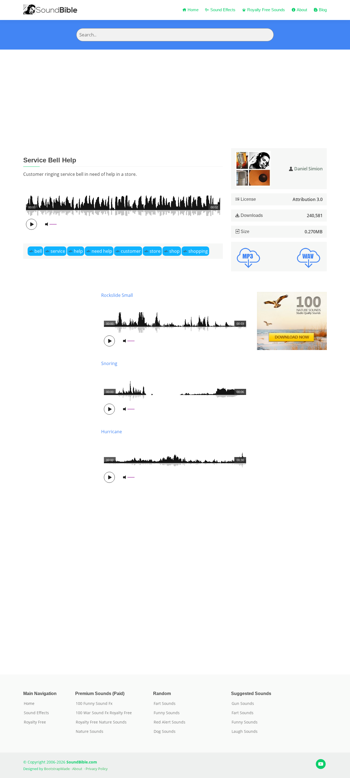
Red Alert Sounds (169, 722)
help (78, 251)
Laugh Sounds (245, 731)
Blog (322, 9)
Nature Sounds (89, 731)
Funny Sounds (167, 713)
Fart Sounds (165, 703)
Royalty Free (35, 722)
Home (192, 9)
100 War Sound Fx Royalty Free (104, 713)
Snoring (109, 363)
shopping (198, 251)
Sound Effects (222, 9)
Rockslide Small (117, 295)
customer (131, 251)
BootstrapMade (57, 768)
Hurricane (111, 432)
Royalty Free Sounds (265, 9)
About (301, 9)
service (58, 251)
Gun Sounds (243, 703)
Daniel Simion (308, 169)
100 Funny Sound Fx (94, 703)
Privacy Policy (97, 768)
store (155, 251)
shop (174, 251)
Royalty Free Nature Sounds (101, 722)
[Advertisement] (175, 90)
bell (38, 251)
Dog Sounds (165, 731)
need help (102, 251)
